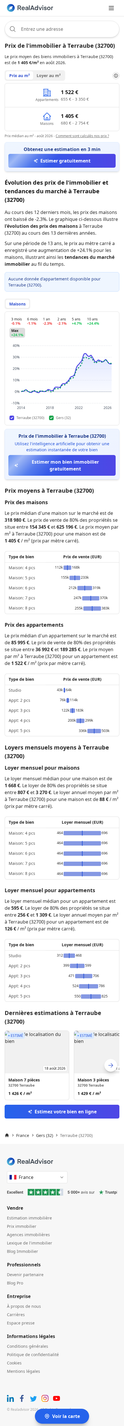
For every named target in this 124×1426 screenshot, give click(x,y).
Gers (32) (44, 1135)
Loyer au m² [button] (49, 75)
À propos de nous (24, 1306)
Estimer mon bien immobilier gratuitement (65, 465)
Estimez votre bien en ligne (66, 1111)
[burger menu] (111, 8)
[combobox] (62, 29)
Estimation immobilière (29, 1218)
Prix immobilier (21, 1226)
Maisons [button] (17, 304)
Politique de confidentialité (33, 1354)
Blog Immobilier (22, 1251)
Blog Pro (15, 1283)
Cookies (14, 1363)
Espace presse (21, 1323)
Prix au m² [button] (19, 75)
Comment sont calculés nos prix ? (82, 135)
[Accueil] (7, 1135)
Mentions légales (23, 1371)
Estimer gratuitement (65, 161)
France (22, 1135)
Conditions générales (27, 1346)
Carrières (16, 1314)
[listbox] (62, 1065)
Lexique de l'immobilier (29, 1243)
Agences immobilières (28, 1234)
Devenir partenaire (25, 1274)
